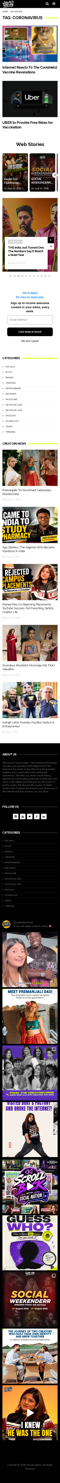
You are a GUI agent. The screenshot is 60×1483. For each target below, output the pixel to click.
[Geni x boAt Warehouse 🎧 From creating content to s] (30, 1129)
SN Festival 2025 (14, 410)
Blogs (9, 372)
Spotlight (11, 415)
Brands (10, 377)
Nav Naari (11, 394)
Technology (12, 421)
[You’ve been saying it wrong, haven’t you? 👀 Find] (30, 959)
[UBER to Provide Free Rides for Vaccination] (30, 99)
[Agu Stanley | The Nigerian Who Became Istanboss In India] (30, 525)
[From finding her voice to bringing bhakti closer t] (30, 1016)
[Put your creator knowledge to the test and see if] (30, 1242)
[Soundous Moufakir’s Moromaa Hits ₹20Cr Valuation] (30, 643)
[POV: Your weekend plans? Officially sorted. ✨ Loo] (30, 1299)
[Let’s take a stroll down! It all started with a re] (30, 1186)
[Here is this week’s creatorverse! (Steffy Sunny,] (30, 1072)
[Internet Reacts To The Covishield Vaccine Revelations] (30, 44)
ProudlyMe (11, 399)
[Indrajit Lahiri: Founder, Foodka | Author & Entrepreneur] (30, 700)
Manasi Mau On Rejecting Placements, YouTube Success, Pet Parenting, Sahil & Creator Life (27, 608)
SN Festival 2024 (14, 405)
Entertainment (13, 388)
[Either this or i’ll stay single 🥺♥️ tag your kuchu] (30, 1412)
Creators (15, 245)
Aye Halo (10, 366)
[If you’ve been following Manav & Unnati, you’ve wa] (30, 1356)
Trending (10, 432)
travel (9, 426)
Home (5, 11)
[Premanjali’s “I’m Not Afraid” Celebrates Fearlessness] (30, 468)
